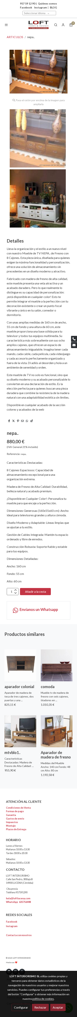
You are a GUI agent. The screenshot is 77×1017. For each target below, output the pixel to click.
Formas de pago (15, 811)
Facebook (11, 921)
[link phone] (74, 339)
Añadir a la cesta (35, 591)
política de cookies (43, 998)
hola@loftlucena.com (18, 898)
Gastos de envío (15, 818)
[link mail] (74, 345)
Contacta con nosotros (19, 935)
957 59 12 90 (27, 3)
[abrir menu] (6, 24)
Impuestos (12, 822)
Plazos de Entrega (16, 829)
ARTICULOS (15, 37)
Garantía (11, 814)
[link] (38, 25)
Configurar (21, 1007)
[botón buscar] (55, 24)
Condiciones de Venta (18, 807)
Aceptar (58, 1007)
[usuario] (63, 24)
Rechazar (40, 1007)
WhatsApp (18, 901)
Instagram (40, 7)
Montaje (11, 825)
